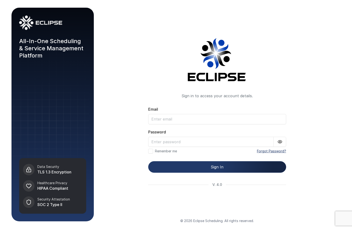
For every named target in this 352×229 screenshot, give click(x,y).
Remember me (166, 151)
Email (153, 109)
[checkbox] (150, 151)
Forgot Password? (271, 151)
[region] (52, 186)
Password (157, 132)
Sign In (217, 167)
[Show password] (279, 142)
